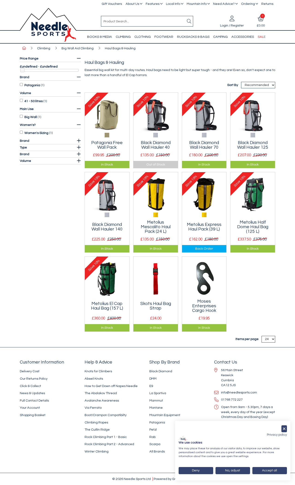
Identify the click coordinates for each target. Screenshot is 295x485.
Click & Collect (30, 386)
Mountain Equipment (164, 415)
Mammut (156, 400)
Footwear (163, 36)
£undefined (28, 66)
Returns (267, 4)
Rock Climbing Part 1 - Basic (106, 437)
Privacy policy (277, 434)
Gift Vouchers (112, 4)
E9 (151, 386)
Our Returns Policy (33, 378)
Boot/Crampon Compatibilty (106, 415)
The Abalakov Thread (101, 393)
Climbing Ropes (96, 422)
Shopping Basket (32, 415)
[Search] (189, 21)
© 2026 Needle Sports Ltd (131, 479)
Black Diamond (160, 371)
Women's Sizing (36, 133)
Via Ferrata (93, 407)
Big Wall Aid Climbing (78, 48)
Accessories (242, 36)
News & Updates (32, 393)
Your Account (30, 407)
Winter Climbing (97, 451)
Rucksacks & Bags (193, 36)
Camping (220, 36)
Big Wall (30, 117)
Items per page (247, 339)
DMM (152, 378)
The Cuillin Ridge (97, 429)
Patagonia (32, 85)
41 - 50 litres (33, 101)
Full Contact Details (34, 400)
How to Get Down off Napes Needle (111, 386)
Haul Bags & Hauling (120, 48)
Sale (262, 36)
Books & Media (99, 36)
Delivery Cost (29, 371)
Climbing (123, 36)
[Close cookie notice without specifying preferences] (284, 428)
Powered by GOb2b (168, 479)
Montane (156, 407)
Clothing (142, 36)
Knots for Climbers (98, 371)
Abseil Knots (94, 378)
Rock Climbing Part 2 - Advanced (109, 444)
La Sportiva (157, 393)
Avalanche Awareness (102, 400)
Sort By (233, 85)
